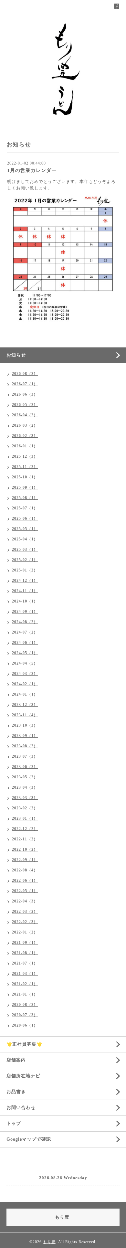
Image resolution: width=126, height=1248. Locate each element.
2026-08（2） (25, 373)
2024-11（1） (25, 591)
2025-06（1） (25, 518)
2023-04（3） (25, 787)
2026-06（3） (25, 394)
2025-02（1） (25, 560)
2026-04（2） (25, 415)
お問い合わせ (21, 1107)
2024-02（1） (25, 684)
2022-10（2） (25, 849)
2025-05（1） (25, 529)
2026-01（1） (25, 446)
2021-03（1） (25, 973)
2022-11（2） (25, 839)
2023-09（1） (25, 735)
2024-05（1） (25, 653)
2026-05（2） (25, 404)
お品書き (16, 1091)
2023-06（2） (25, 766)
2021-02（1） (25, 984)
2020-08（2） (25, 1004)
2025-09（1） (25, 487)
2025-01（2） (25, 570)
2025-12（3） (25, 456)
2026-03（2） (25, 425)
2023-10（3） (25, 725)
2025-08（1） (25, 498)
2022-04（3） (25, 901)
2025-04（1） (25, 539)
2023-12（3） (25, 704)
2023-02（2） (25, 808)
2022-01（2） (25, 932)
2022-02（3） (25, 922)
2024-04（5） (25, 663)
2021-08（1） (25, 953)
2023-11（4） (25, 715)
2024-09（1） (25, 611)
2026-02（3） (25, 435)
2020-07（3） (25, 1015)
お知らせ (16, 355)
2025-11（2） (25, 466)
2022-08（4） (25, 870)
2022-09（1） (25, 860)
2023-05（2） (25, 777)
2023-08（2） (25, 746)
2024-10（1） (25, 601)
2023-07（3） (25, 756)
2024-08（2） (25, 622)
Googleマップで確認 (28, 1139)
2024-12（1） (25, 580)
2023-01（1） (25, 818)
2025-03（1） (25, 549)
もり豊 (49, 1242)
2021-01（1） (25, 994)
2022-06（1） (25, 880)
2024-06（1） (25, 642)
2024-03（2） (25, 673)
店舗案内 (16, 1060)
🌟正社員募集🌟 (24, 1044)
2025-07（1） (25, 508)
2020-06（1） (25, 1025)
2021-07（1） (25, 963)
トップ (13, 1123)
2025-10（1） (25, 477)
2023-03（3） (25, 797)
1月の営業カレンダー (32, 170)
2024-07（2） (25, 632)
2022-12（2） (25, 829)
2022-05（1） (25, 891)
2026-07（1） (25, 384)
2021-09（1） (25, 942)
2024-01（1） (25, 694)
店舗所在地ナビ (23, 1075)
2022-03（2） (25, 911)
